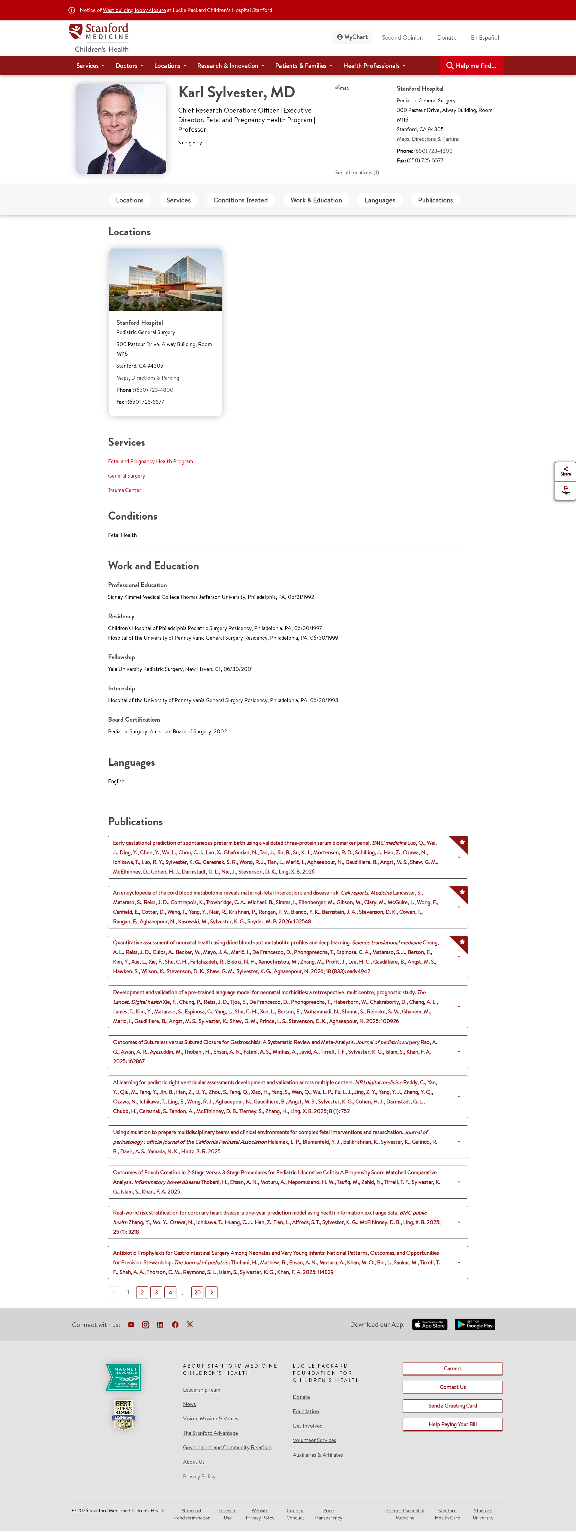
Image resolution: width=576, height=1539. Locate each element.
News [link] (189, 1404)
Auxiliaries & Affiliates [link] (318, 1455)
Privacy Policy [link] (199, 1476)
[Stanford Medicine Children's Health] (98, 36)
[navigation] (288, 65)
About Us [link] (194, 1461)
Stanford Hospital (139, 322)
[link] (487, 37)
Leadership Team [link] (201, 1389)
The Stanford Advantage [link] (210, 1433)
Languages (380, 199)
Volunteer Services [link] (314, 1440)
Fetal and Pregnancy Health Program (150, 461)
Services (178, 199)
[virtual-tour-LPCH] (131, 1326)
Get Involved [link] (307, 1425)
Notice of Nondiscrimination (191, 1514)
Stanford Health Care (447, 1514)
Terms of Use (227, 1514)
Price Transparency (328, 1514)
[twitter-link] (190, 1326)
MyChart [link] (356, 37)
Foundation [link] (306, 1411)
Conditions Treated (241, 199)
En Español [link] (485, 37)
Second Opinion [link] (402, 37)
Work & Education (316, 199)
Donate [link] (447, 37)
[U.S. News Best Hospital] (123, 1415)
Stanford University (483, 1514)
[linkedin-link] (160, 1326)
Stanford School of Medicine (405, 1514)
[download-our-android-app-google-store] (475, 1324)
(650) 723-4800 (433, 151)
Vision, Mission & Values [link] (210, 1418)
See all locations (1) (357, 172)
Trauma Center (124, 490)
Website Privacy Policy (260, 1514)
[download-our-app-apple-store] (430, 1324)
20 (197, 1292)
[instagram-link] (145, 1326)
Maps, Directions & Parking (428, 139)
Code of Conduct (295, 1514)
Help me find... (476, 66)
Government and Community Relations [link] (227, 1447)
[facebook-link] (175, 1326)
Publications (435, 199)
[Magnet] (123, 1377)
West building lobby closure (134, 10)
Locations (130, 199)
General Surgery (126, 475)
